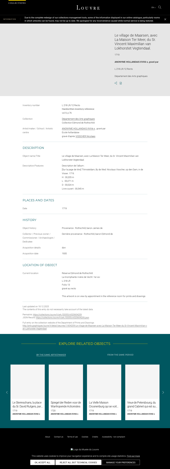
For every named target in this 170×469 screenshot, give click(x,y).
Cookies (85, 437)
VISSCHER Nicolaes (85, 136)
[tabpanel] (85, 392)
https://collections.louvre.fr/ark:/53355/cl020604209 (57, 314)
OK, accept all (42, 462)
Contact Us (58, 437)
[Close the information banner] (165, 19)
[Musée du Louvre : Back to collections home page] (88, 7)
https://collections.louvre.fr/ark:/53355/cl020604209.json (62, 317)
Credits (95, 437)
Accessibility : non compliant (113, 437)
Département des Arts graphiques (78, 118)
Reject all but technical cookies (78, 462)
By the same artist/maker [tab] (51, 355)
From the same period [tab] (120, 355)
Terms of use (72, 437)
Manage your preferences (120, 462)
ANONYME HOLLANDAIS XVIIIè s (131, 62)
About (47, 437)
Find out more (133, 456)
